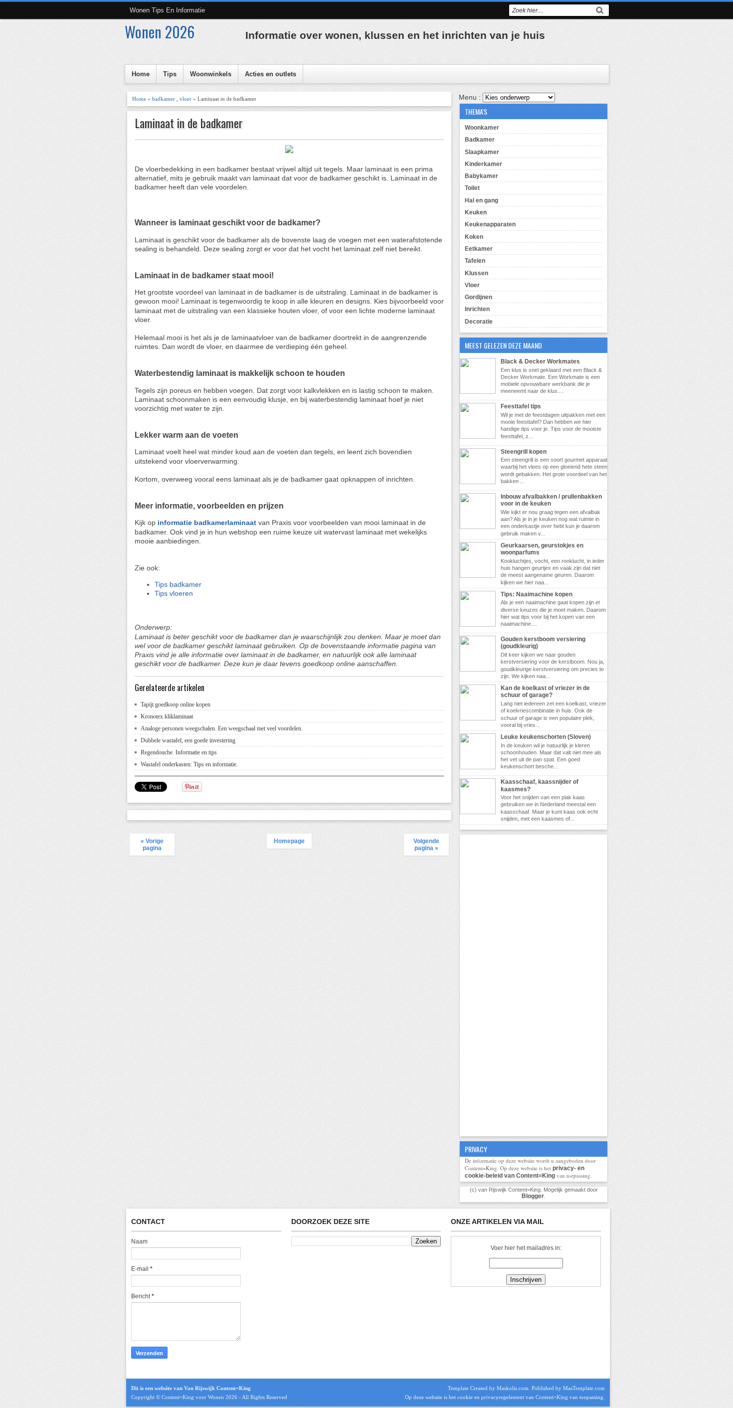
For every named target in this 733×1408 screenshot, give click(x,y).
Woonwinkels (210, 74)
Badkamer (480, 139)
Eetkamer (479, 248)
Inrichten (477, 309)
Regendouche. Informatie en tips (179, 752)
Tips (170, 74)
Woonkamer (482, 127)
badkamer (163, 99)
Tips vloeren (174, 593)
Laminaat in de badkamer (189, 123)
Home (141, 74)
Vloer (472, 285)
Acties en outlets (270, 74)
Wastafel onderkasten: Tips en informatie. (189, 764)
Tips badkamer (178, 584)
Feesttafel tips (521, 406)
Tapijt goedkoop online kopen (175, 704)
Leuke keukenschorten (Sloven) (546, 736)
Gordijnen (478, 297)
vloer (185, 99)
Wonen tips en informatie (167, 10)
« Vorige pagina (152, 845)
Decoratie (479, 321)
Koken (474, 236)
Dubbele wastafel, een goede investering (188, 740)
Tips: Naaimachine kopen (536, 594)
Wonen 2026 (159, 31)
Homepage (289, 841)
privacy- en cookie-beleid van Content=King (524, 1172)
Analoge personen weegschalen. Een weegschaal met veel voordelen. (222, 728)
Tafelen (475, 260)
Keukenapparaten (490, 224)
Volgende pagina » (426, 845)
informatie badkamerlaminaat (207, 523)
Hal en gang (481, 200)
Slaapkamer (482, 152)
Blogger (533, 1196)
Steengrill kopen (524, 451)
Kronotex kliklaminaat (167, 716)
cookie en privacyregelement (490, 1397)
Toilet (472, 187)
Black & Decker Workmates (540, 361)
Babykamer (481, 176)
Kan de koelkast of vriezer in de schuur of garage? (545, 692)
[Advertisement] (533, 984)
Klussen (476, 273)
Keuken (476, 212)
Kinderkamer (483, 164)
